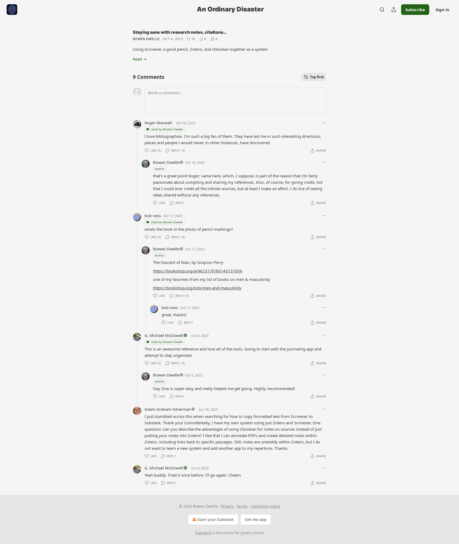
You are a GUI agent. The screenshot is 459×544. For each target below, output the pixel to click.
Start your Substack (215, 519)
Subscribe (415, 9)
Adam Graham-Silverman (167, 409)
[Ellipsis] (323, 122)
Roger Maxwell (158, 122)
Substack (203, 532)
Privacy (227, 506)
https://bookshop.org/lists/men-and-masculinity (197, 287)
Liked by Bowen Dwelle (167, 129)
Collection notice (265, 506)
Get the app (255, 519)
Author (160, 169)
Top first (317, 77)
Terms (242, 506)
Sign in (442, 9)
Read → (140, 59)
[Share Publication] (393, 9)
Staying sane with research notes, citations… (180, 32)
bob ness (152, 215)
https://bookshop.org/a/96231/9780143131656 (197, 270)
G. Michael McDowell (163, 335)
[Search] (382, 9)
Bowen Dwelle (146, 39)
